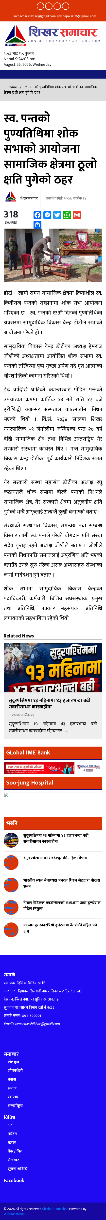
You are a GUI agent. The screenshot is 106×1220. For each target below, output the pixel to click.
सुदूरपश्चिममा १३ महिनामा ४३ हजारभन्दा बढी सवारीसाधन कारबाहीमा (49, 703)
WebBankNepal (14, 1214)
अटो (11, 1125)
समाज (12, 1088)
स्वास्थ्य (13, 1097)
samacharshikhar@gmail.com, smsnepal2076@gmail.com (54, 16)
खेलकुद (13, 1062)
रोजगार (13, 1160)
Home (12, 87)
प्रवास (12, 1079)
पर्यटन (12, 1134)
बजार (12, 1142)
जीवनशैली (15, 1070)
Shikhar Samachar (55, 1209)
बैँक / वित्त (15, 1151)
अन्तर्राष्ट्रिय (15, 1106)
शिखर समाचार (29, 198)
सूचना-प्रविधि (17, 1169)
